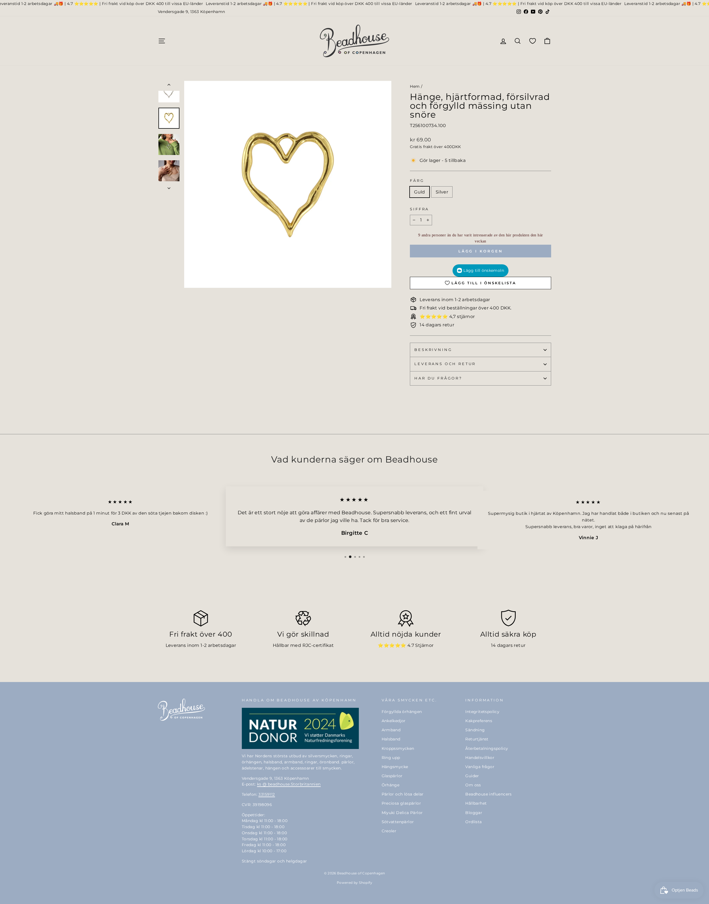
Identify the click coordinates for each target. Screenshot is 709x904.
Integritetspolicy (482, 711)
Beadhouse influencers (488, 794)
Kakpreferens (478, 721)
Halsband (391, 739)
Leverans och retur (445, 364)
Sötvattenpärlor (398, 822)
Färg (417, 181)
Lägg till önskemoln (483, 270)
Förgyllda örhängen (402, 711)
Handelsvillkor (479, 757)
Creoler (389, 831)
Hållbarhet (476, 803)
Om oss (473, 785)
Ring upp (391, 757)
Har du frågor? (438, 378)
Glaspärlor (392, 776)
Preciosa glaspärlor (401, 803)
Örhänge (391, 785)
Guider (472, 776)
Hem (415, 86)
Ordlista (473, 822)
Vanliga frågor (479, 766)
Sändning (475, 730)
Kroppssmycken (398, 748)
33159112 (266, 794)
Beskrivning (433, 350)
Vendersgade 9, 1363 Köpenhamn (191, 11)
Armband (391, 730)
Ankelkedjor (394, 721)
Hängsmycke (395, 766)
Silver (442, 192)
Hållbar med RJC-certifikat (303, 645)
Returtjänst (476, 739)
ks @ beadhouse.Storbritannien (289, 784)
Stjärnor (424, 645)
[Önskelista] (532, 41)
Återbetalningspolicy (486, 748)
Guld (419, 192)
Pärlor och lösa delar (403, 794)
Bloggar (473, 812)
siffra (419, 209)
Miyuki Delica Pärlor (402, 812)
